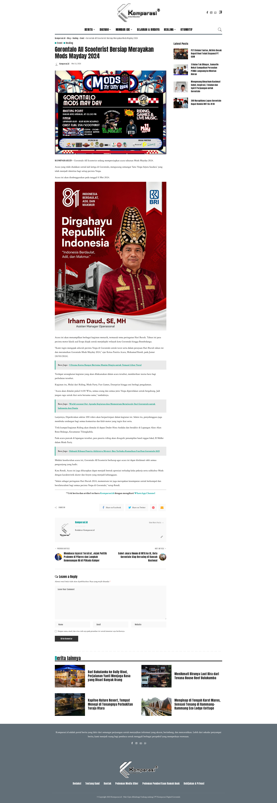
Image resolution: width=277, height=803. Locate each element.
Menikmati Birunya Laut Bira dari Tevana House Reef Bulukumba (196, 675)
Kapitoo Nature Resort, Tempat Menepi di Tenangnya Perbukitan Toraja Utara (110, 704)
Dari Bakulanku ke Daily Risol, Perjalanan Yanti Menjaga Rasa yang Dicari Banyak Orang (109, 675)
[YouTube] (141, 743)
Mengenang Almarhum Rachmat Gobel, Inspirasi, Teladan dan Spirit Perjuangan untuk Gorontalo (205, 86)
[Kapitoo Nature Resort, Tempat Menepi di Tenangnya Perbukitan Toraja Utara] (70, 704)
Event (60, 43)
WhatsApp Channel (144, 493)
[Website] (161, 537)
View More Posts (155, 523)
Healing (69, 43)
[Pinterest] (153, 507)
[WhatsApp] (215, 12)
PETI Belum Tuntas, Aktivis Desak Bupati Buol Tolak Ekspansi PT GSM (206, 53)
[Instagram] (211, 12)
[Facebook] (207, 12)
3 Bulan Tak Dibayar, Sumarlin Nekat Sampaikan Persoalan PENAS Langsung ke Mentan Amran (204, 69)
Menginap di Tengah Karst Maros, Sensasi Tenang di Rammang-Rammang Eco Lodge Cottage (197, 704)
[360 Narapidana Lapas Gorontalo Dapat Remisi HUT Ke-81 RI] (181, 102)
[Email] (162, 507)
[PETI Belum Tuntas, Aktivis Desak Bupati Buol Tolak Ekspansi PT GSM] (181, 53)
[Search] (220, 29)
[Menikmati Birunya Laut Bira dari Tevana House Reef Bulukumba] (156, 676)
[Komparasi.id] (138, 12)
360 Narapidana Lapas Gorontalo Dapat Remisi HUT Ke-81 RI (206, 102)
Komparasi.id (64, 64)
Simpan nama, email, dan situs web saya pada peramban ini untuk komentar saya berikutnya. (91, 631)
